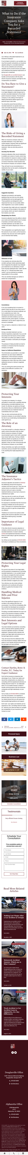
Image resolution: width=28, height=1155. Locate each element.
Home (4, 41)
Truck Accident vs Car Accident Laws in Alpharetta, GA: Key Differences (12, 1011)
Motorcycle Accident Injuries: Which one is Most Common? (12, 962)
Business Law (14, 757)
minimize (22, 482)
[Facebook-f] (12, 1052)
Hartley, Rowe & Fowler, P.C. (12, 1150)
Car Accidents (9, 41)
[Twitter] (15, 1052)
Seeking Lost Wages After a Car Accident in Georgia (14, 917)
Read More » (7, 933)
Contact (4, 533)
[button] (4, 719)
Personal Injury (14, 734)
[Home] (4, 1153)
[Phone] (14, 1153)
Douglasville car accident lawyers (13, 75)
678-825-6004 (22, 540)
